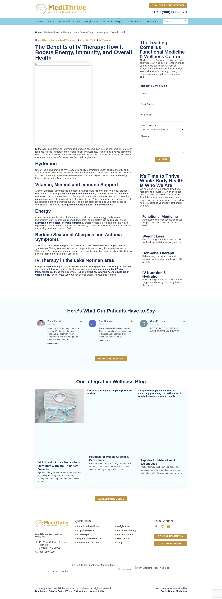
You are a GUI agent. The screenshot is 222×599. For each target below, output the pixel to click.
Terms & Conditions (77, 591)
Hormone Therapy (112, 21)
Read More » (52, 343)
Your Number (147, 115)
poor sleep (112, 220)
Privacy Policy (56, 591)
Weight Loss (91, 21)
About (51, 21)
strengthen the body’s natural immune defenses (87, 204)
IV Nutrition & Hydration (154, 275)
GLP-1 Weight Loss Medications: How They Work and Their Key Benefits (59, 466)
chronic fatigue (72, 223)
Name (144, 93)
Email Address (147, 104)
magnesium (41, 199)
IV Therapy (105, 40)
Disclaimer (41, 591)
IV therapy (40, 149)
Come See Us (134, 21)
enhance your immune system (78, 193)
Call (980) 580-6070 (170, 12)
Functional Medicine (69, 21)
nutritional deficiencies (47, 223)
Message (145, 136)
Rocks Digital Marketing (174, 591)
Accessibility (97, 591)
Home (39, 21)
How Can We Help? (150, 125)
